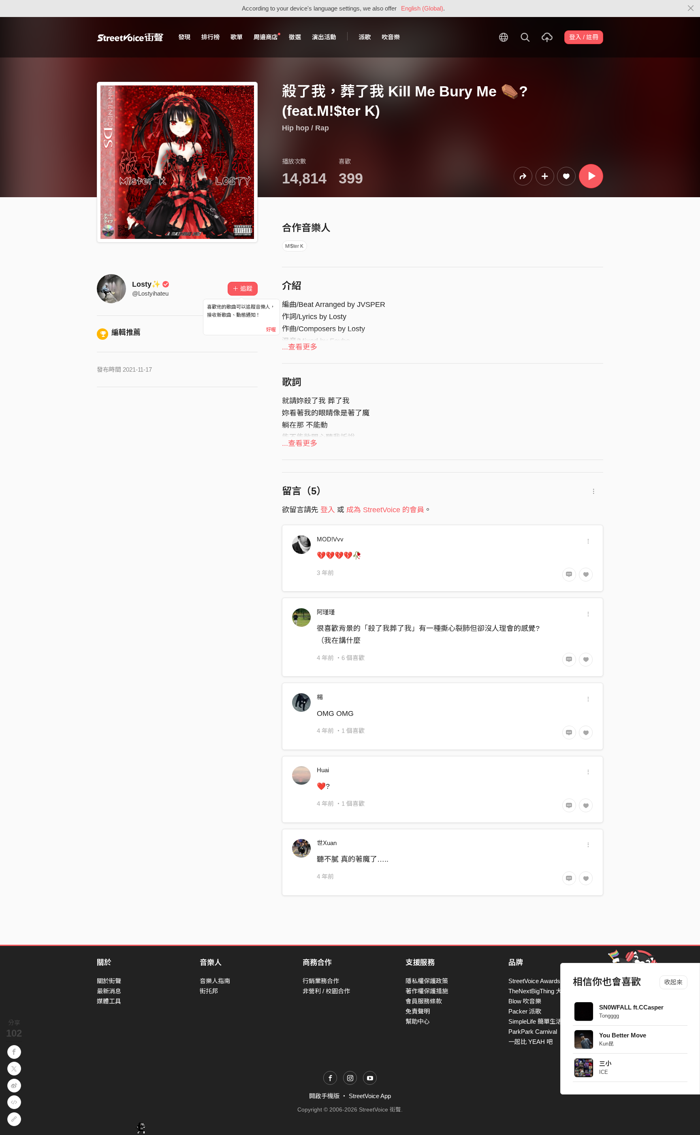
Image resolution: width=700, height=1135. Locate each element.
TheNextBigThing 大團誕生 (544, 991)
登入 (327, 510)
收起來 (673, 982)
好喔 (271, 329)
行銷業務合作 (321, 980)
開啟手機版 (324, 1095)
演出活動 (324, 37)
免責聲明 (417, 1011)
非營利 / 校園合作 (326, 991)
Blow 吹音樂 (524, 1001)
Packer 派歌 (524, 1011)
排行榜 (210, 37)
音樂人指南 (215, 980)
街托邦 (209, 991)
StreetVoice (130, 37)
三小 (605, 1063)
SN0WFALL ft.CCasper (631, 1007)
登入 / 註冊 (583, 37)
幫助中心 (417, 1021)
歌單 (236, 37)
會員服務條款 (423, 1001)
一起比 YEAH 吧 (530, 1041)
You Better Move (622, 1035)
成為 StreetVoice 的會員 (385, 510)
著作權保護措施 (426, 991)
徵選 (295, 37)
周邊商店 (266, 37)
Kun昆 (606, 1044)
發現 (184, 37)
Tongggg (609, 1016)
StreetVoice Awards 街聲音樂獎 (550, 980)
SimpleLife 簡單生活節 (538, 1021)
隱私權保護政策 (426, 980)
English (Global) (422, 8)
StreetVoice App (370, 1095)
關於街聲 (109, 980)
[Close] (691, 8)
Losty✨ (146, 284)
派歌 (365, 37)
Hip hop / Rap (305, 128)
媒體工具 (109, 1001)
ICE (603, 1072)
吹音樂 (391, 37)
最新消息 (109, 991)
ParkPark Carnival (532, 1031)
